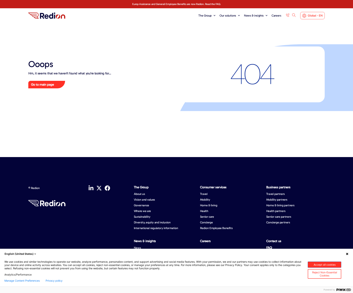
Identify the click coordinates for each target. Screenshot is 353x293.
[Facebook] (107, 188)
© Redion (34, 188)
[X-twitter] (99, 188)
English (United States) (19, 253)
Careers (276, 15)
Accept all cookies (325, 264)
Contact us (273, 241)
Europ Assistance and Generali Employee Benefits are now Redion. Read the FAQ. (176, 4)
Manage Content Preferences (22, 280)
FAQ (269, 248)
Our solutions (228, 15)
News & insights (254, 15)
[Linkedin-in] (91, 188)
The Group (204, 15)
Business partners (278, 187)
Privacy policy (54, 280)
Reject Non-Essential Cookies (324, 274)
